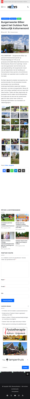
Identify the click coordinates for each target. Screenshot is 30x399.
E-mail (3, 286)
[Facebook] (4, 170)
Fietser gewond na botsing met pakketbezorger (14, 324)
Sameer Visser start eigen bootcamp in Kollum (15, 1)
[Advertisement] (15, 14)
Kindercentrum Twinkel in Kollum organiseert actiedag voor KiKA (22, 225)
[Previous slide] (2, 359)
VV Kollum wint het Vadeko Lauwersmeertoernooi (14, 310)
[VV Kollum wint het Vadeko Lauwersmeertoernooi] (7, 217)
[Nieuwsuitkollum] (12, 6)
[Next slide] (27, 359)
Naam (3, 279)
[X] (8, 170)
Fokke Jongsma (9, 165)
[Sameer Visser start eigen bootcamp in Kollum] (22, 235)
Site (2, 293)
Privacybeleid (15, 391)
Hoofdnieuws (5, 18)
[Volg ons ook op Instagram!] (27, 374)
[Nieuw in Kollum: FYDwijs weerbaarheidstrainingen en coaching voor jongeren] (7, 235)
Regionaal (13, 18)
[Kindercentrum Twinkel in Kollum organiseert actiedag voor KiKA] (22, 217)
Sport (19, 18)
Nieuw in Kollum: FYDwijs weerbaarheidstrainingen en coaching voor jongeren (7, 244)
